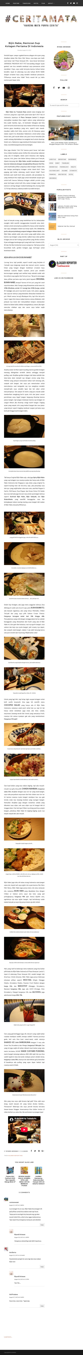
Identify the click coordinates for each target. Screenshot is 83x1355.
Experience (72, 159)
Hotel (71, 174)
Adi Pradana (13, 1294)
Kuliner (11, 1155)
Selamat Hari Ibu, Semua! (66, 226)
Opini (51, 163)
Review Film (53, 167)
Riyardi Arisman (19, 1234)
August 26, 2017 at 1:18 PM (21, 1237)
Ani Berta (12, 1252)
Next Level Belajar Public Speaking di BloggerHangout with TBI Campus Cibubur (63, 143)
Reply (42, 1225)
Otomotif (73, 170)
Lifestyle (52, 159)
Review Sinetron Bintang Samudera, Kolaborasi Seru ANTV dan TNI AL (67, 197)
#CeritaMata (12, 1352)
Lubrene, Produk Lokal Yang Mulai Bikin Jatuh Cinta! (67, 206)
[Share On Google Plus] (42, 1151)
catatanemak (14, 1202)
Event (57, 163)
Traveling (65, 163)
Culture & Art (54, 170)
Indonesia (52, 178)
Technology (64, 167)
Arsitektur (62, 174)
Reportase (18, 1155)
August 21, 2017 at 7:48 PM (16, 1205)
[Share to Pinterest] (39, 1151)
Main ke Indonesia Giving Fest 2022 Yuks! (68, 216)
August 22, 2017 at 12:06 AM (17, 1255)
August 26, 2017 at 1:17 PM (21, 1279)
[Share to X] (35, 1151)
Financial (52, 174)
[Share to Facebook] (31, 1151)
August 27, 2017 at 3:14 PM (16, 1297)
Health (73, 167)
